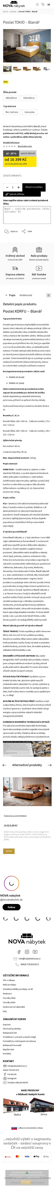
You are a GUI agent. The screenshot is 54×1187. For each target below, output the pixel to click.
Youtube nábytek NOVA (35, 952)
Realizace (7, 993)
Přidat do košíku (34, 187)
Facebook (19, 952)
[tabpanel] (27, 812)
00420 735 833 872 (30, 964)
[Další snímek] (48, 45)
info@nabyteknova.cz (29, 958)
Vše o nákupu (9, 980)
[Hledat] (37, 4)
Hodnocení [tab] (26, 295)
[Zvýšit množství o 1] (18, 187)
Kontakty (7, 1053)
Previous (5, 765)
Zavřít (44, 239)
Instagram (27, 952)
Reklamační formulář (12, 1045)
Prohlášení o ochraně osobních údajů (19, 1037)
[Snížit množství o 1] (7, 187)
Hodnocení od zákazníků (14, 1007)
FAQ (5, 1011)
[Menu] (49, 4)
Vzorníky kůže (9, 1002)
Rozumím (26, 1182)
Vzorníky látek (9, 998)
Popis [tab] (12, 295)
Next (50, 765)
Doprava (6, 1024)
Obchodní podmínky (12, 1028)
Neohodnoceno (25, 146)
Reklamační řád (10, 1032)
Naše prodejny (9, 984)
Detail (9, 851)
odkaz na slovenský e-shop (30, 1128)
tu (39, 1177)
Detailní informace (11, 142)
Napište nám (8, 1049)
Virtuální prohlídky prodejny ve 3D (18, 989)
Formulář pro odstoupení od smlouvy (19, 1041)
